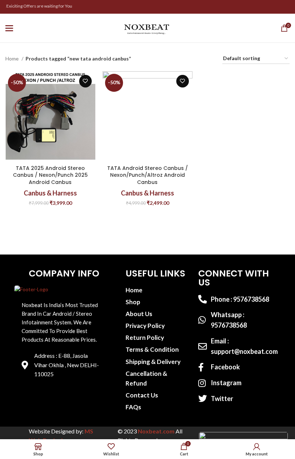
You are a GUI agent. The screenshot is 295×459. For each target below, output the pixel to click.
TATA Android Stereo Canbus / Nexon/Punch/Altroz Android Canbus (147, 175)
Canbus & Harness (50, 193)
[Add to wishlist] (85, 81)
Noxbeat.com (156, 431)
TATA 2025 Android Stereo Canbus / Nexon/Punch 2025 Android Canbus (50, 175)
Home (12, 58)
